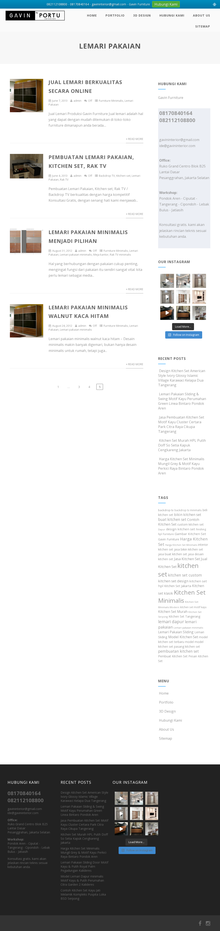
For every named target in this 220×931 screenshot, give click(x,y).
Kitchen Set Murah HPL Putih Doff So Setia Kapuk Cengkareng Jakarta (182, 445)
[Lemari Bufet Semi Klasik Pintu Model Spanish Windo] (183, 297)
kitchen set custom (185, 575)
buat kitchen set (172, 519)
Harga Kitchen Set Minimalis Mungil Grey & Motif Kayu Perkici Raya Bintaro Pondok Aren (181, 466)
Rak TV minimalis (120, 254)
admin (77, 101)
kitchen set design (173, 580)
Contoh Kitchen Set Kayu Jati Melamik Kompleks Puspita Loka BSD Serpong (83, 894)
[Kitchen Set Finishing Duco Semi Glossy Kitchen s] (167, 281)
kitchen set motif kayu (193, 607)
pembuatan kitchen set (178, 651)
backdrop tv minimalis (188, 510)
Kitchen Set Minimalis (182, 596)
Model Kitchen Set (183, 636)
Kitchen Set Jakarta (177, 586)
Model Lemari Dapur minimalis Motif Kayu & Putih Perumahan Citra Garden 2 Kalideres (82, 880)
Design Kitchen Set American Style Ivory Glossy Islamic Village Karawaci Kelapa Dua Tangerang (181, 377)
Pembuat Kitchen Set (173, 656)
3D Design (142, 15)
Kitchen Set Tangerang (184, 616)
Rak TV (64, 179)
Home (92, 15)
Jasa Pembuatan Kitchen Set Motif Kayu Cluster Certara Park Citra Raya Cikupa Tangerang (181, 424)
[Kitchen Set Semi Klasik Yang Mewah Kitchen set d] (183, 281)
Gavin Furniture (168, 539)
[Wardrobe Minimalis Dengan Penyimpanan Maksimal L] (199, 281)
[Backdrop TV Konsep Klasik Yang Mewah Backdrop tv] (199, 297)
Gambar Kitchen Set (190, 534)
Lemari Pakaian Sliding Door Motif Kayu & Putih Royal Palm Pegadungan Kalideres (84, 866)
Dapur (161, 529)
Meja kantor (100, 254)
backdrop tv (166, 510)
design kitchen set (180, 529)
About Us (201, 15)
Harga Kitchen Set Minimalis (181, 544)
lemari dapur (171, 621)
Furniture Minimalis (111, 101)
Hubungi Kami (171, 15)
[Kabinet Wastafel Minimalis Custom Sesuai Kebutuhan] (167, 313)
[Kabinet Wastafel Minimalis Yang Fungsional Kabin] (183, 313)
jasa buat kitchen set (172, 554)
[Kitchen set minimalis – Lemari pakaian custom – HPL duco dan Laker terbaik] (35, 21)
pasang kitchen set (187, 646)
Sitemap (202, 26)
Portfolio (115, 15)
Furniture (168, 534)
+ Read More (134, 139)
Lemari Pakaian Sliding (176, 632)
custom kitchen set (190, 524)
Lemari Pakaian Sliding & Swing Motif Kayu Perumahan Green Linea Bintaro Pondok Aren (182, 401)
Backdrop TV (107, 176)
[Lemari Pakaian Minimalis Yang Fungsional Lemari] (167, 297)
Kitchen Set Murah (173, 611)
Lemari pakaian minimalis (76, 254)
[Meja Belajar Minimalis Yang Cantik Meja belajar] (199, 313)
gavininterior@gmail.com (179, 139)
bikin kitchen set (187, 514)
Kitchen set (123, 176)
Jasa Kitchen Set (187, 558)
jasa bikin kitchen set (188, 549)
